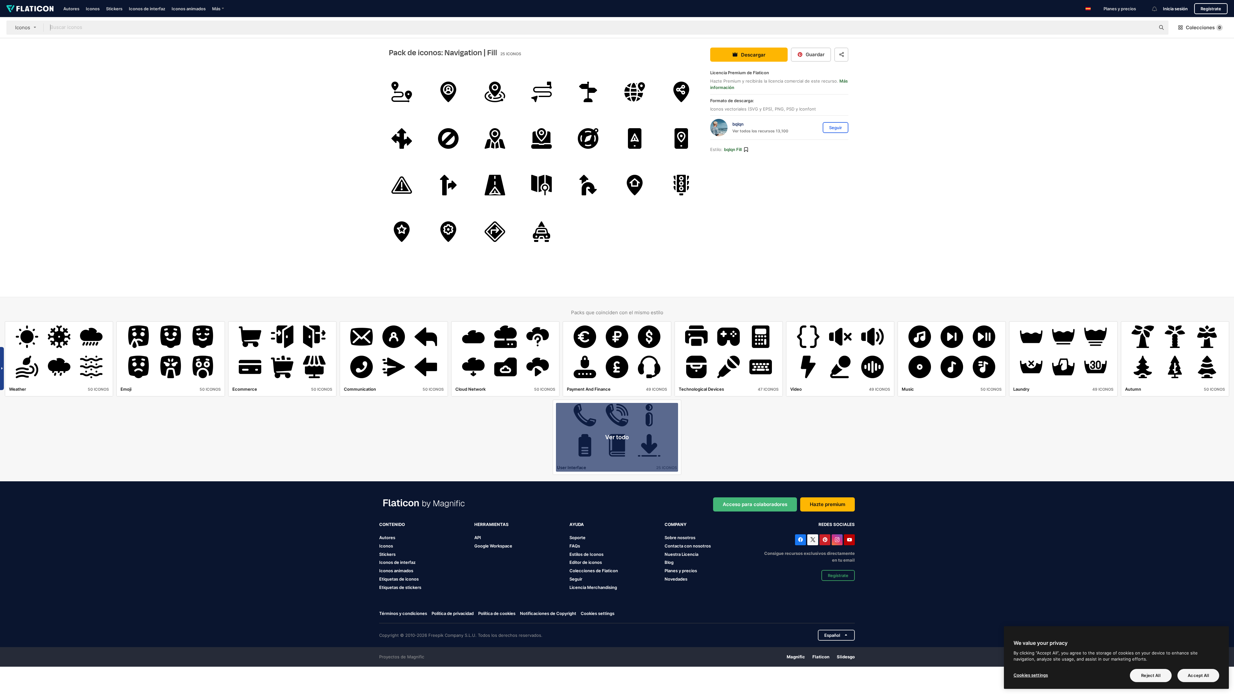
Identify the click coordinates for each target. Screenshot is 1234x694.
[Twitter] (812, 539)
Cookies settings (597, 613)
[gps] (635, 138)
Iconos (93, 8)
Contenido (392, 524)
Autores (71, 8)
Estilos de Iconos (586, 554)
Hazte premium (827, 504)
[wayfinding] (588, 92)
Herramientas (491, 524)
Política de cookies (496, 613)
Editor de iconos (585, 562)
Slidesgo (846, 656)
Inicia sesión (1175, 8)
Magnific (796, 656)
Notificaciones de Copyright (548, 613)
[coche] (541, 231)
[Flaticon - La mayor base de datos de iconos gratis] (30, 8)
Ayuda (576, 524)
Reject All (1150, 675)
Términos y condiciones (403, 613)
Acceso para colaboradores (755, 504)
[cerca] (495, 92)
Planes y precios (1120, 8)
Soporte (577, 537)
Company (675, 524)
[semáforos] (681, 185)
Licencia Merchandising (593, 587)
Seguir (575, 579)
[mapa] (495, 138)
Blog (669, 562)
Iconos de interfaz (147, 8)
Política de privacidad (453, 613)
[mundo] (635, 92)
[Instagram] (837, 539)
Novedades (676, 579)
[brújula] (588, 138)
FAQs (574, 545)
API (477, 537)
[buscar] (541, 185)
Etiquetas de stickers (400, 587)
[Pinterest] (824, 539)
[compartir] (681, 92)
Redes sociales (836, 524)
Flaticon (820, 656)
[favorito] (402, 231)
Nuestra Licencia (681, 554)
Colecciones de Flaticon (593, 570)
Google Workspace (493, 545)
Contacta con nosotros (688, 545)
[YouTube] (849, 539)
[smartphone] (681, 138)
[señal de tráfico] (402, 138)
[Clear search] (1147, 28)
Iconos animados (189, 8)
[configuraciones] (448, 231)
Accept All (1198, 675)
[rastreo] (541, 92)
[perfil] (448, 92)
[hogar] (635, 185)
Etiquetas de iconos (399, 579)
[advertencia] (402, 185)
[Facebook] (800, 539)
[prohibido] (448, 138)
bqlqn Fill (733, 149)
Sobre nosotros (680, 537)
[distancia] (402, 92)
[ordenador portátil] (541, 138)
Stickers (114, 8)
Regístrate (1211, 8)
